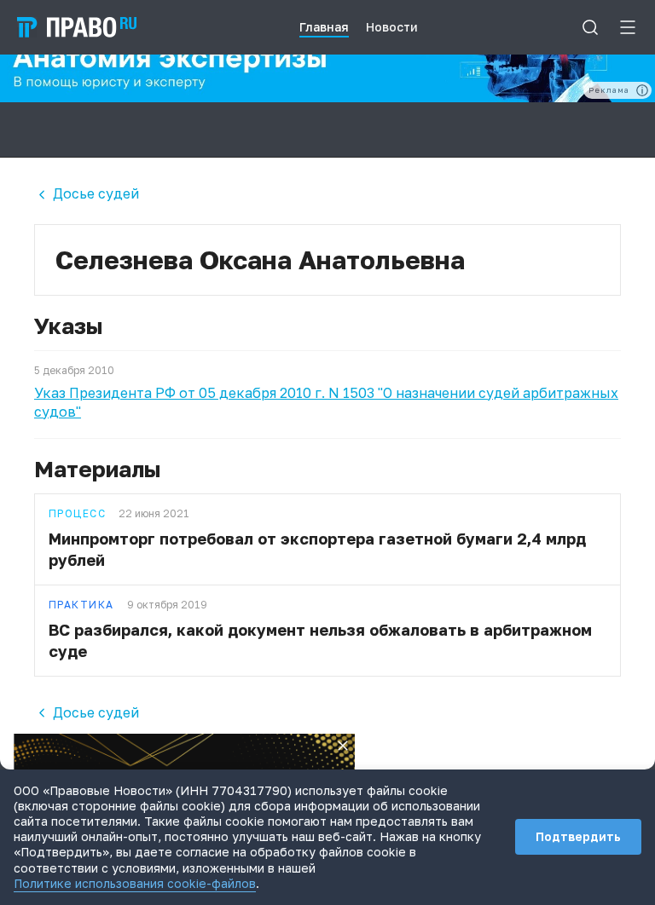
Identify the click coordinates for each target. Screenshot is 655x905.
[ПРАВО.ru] (76, 27)
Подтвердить (578, 836)
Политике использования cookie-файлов (135, 883)
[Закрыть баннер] (343, 746)
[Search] (590, 27)
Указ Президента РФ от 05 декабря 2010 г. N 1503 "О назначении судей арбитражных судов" (326, 402)
